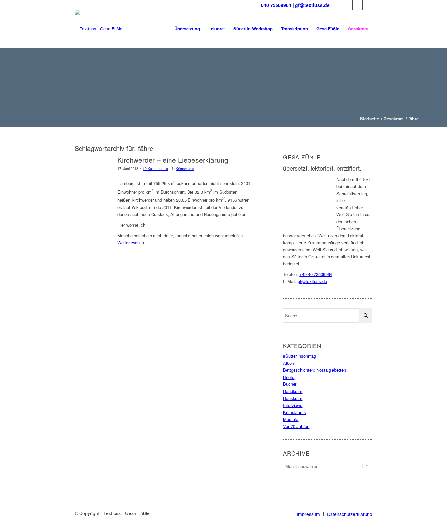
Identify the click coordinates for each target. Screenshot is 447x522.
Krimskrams (185, 168)
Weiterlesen (128, 242)
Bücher (289, 384)
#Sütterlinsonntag (299, 356)
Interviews (292, 405)
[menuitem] (187, 29)
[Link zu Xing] (367, 5)
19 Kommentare (155, 168)
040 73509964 (276, 5)
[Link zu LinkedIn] (357, 5)
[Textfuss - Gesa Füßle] (98, 29)
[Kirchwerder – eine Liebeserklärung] (88, 171)
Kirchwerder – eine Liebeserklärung (172, 160)
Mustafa (290, 419)
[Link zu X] (347, 5)
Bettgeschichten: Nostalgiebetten (314, 370)
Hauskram (292, 398)
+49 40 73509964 (315, 274)
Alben (288, 363)
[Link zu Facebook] (338, 5)
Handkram (292, 391)
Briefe (288, 377)
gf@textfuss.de (312, 5)
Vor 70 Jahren (296, 426)
